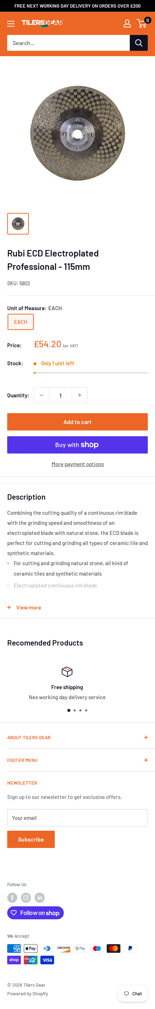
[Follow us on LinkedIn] (40, 898)
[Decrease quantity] (41, 395)
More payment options (78, 464)
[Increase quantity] (79, 395)
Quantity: (18, 395)
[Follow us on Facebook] (12, 898)
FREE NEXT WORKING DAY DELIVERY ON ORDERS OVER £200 (77, 6)
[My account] (127, 23)
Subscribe (31, 839)
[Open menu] (10, 24)
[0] (141, 23)
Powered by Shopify (27, 993)
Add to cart (77, 421)
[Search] (139, 43)
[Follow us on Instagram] (26, 898)
